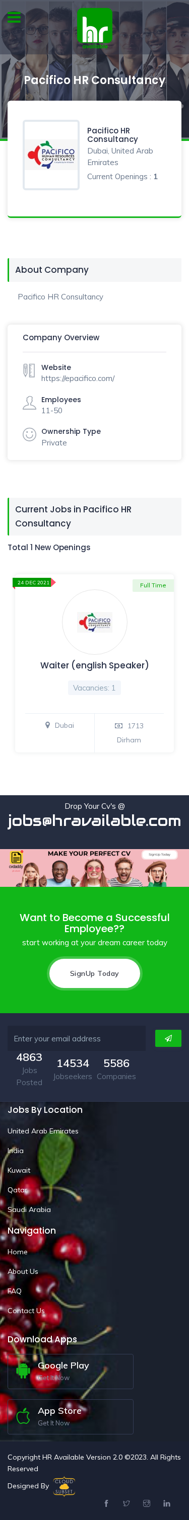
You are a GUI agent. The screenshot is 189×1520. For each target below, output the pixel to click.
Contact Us (26, 1310)
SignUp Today (94, 973)
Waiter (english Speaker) (94, 665)
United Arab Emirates (43, 1130)
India (16, 1150)
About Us (23, 1271)
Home (18, 1251)
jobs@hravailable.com (94, 820)
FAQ (15, 1291)
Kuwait (19, 1170)
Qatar (17, 1189)
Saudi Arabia (29, 1209)
